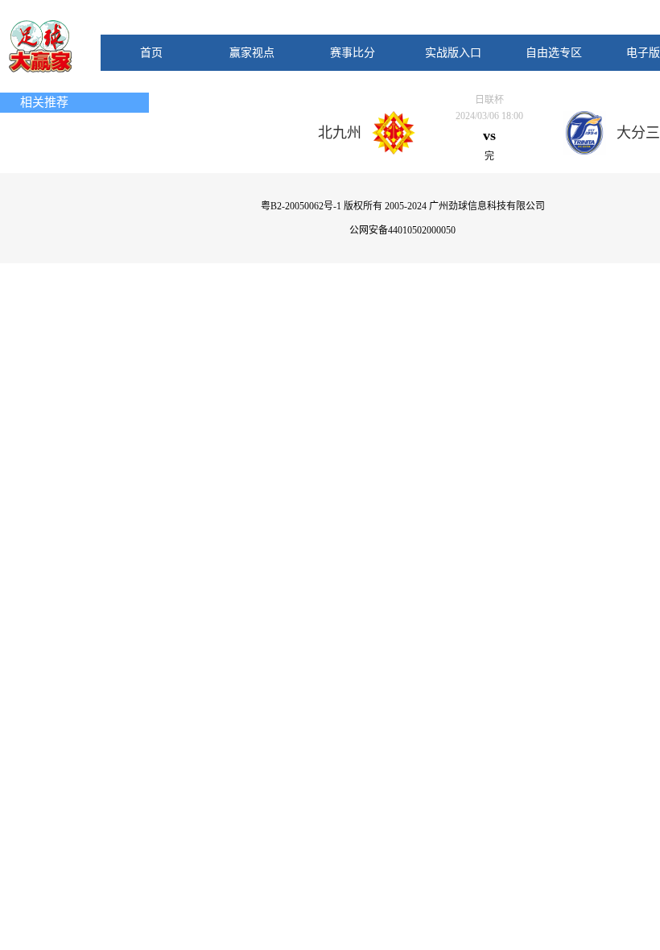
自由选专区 (554, 53)
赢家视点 (251, 53)
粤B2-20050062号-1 (301, 206)
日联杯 (489, 99)
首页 (151, 53)
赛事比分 (352, 53)
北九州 (339, 133)
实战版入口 (453, 53)
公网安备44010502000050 (402, 230)
